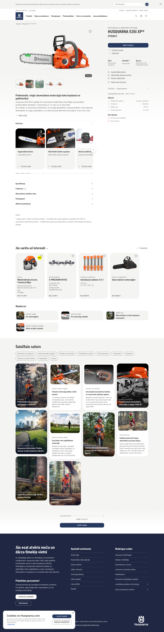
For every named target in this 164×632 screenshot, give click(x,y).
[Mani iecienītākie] (146, 16)
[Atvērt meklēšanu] (136, 16)
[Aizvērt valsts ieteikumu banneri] (160, 3)
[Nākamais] (93, 150)
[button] (29, 16)
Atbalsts (122, 10)
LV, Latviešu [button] (32, 10)
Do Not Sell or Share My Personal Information (62, 621)
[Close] (73, 613)
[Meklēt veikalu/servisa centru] (141, 16)
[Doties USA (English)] (146, 4)
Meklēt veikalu (143, 10)
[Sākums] (19, 16)
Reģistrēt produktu (132, 10)
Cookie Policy (11, 624)
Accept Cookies (62, 616)
